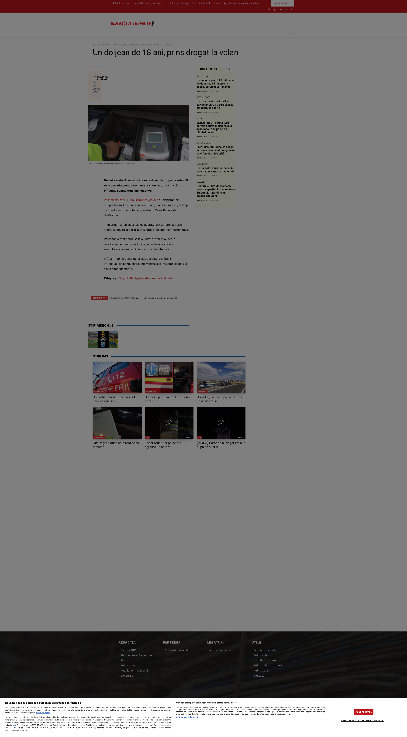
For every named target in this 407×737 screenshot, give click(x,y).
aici (14, 725)
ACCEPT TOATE (363, 712)
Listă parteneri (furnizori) (187, 717)
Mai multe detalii (43, 713)
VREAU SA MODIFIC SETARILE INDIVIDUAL (362, 720)
